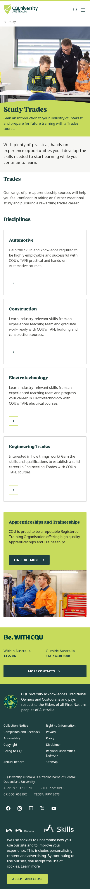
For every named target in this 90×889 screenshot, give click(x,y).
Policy (50, 738)
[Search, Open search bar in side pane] (75, 10)
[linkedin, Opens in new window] (31, 808)
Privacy (51, 732)
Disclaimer (53, 744)
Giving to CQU (13, 751)
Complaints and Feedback (21, 732)
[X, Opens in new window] (42, 808)
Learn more (30, 866)
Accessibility (12, 738)
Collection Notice (15, 725)
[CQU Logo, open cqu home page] (20, 9)
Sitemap (52, 762)
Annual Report (13, 762)
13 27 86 (9, 656)
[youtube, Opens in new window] (54, 808)
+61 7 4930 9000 (58, 656)
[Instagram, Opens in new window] (19, 808)
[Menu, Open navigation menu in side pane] (83, 10)
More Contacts (41, 671)
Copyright (10, 744)
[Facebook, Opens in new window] (8, 808)
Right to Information (61, 725)
